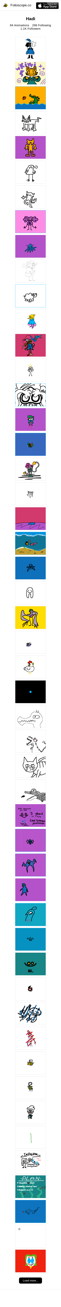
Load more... (30, 1280)
